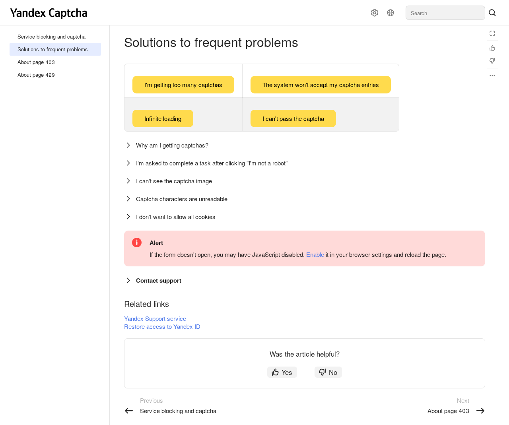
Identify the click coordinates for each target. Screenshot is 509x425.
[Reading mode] (492, 33)
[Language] (390, 13)
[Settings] (374, 13)
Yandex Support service (155, 318)
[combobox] (445, 12)
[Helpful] (492, 48)
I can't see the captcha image (174, 181)
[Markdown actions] (492, 75)
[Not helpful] (492, 60)
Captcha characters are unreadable (181, 198)
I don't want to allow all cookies (176, 216)
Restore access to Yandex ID (162, 326)
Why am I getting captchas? (172, 145)
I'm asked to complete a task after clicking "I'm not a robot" (212, 163)
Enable (315, 254)
